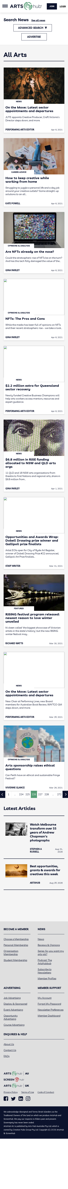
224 (21, 794)
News (41, 939)
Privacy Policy (11, 1092)
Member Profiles (47, 978)
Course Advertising (14, 1024)
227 (40, 794)
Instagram (28, 1098)
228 (46, 794)
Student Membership (15, 960)
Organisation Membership (11, 952)
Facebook (6, 1098)
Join (52, 6)
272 (59, 794)
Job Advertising (12, 997)
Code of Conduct (46, 1092)
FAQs (6, 1056)
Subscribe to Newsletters (44, 971)
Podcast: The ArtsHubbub (45, 962)
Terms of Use (27, 1092)
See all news (38, 20)
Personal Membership (16, 945)
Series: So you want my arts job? (51, 952)
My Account (44, 997)
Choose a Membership (16, 939)
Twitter (13, 1099)
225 (27, 794)
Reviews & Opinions (49, 945)
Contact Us (10, 1050)
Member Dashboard (49, 1015)
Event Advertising (13, 1009)
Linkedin (20, 1098)
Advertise (34, 36)
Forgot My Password (49, 1003)
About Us (9, 1044)
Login (63, 6)
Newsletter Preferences (50, 1009)
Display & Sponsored (15, 1003)
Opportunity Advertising (11, 1017)
